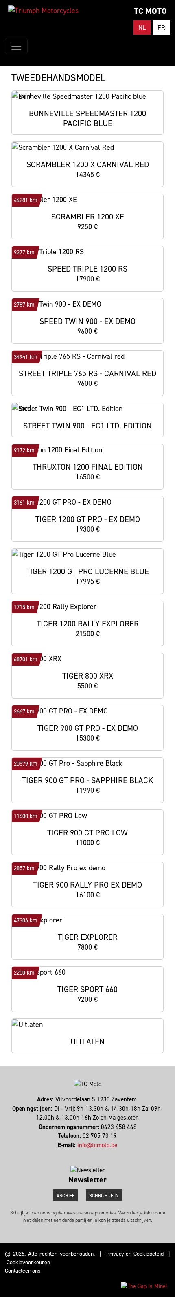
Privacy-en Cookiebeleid (135, 1254)
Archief (65, 1196)
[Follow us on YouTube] (91, 1154)
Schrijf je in (104, 1196)
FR (161, 27)
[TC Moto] (43, 10)
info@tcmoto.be (97, 1145)
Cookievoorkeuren (28, 1262)
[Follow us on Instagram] (88, 1154)
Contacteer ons (23, 1271)
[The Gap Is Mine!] (144, 1286)
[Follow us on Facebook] (84, 1154)
